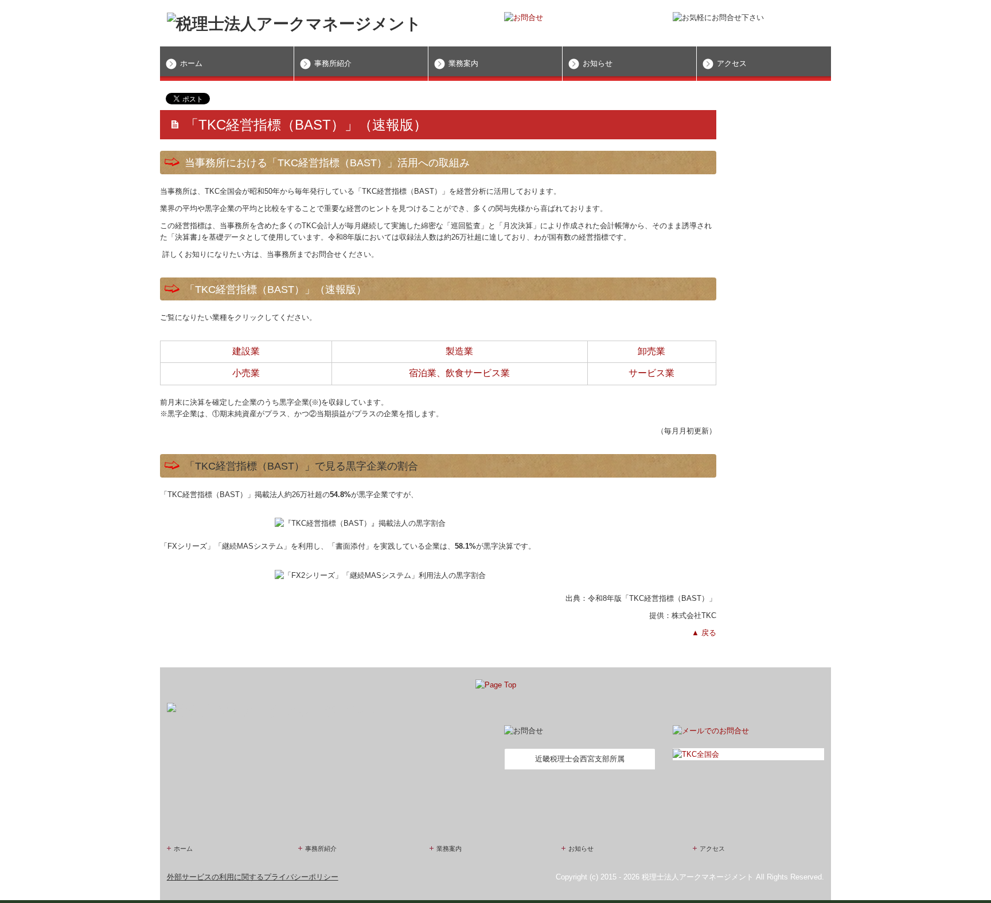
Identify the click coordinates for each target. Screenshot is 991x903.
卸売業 (651, 351)
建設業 (246, 351)
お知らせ (597, 63)
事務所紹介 (333, 63)
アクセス (732, 63)
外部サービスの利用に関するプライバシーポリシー (252, 877)
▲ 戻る (704, 632)
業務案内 (463, 63)
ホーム (191, 63)
